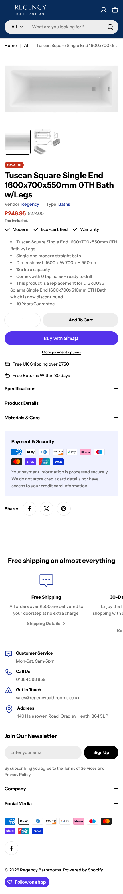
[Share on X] (46, 509)
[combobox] (61, 27)
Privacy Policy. (18, 774)
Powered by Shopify (83, 870)
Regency (30, 204)
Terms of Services (80, 768)
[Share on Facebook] (29, 509)
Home (11, 45)
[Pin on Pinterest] (64, 509)
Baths (64, 204)
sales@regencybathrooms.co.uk (48, 697)
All (26, 45)
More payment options (61, 352)
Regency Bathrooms (40, 870)
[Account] (103, 10)
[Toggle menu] (8, 10)
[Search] (110, 26)
